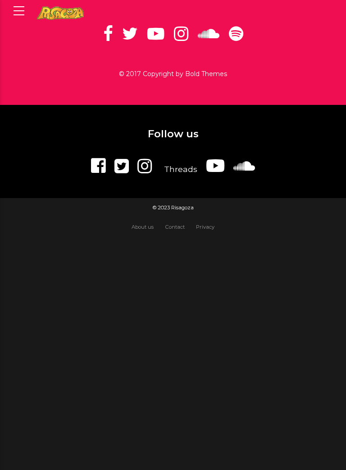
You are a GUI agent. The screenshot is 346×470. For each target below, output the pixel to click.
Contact (175, 227)
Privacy (205, 227)
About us (143, 227)
